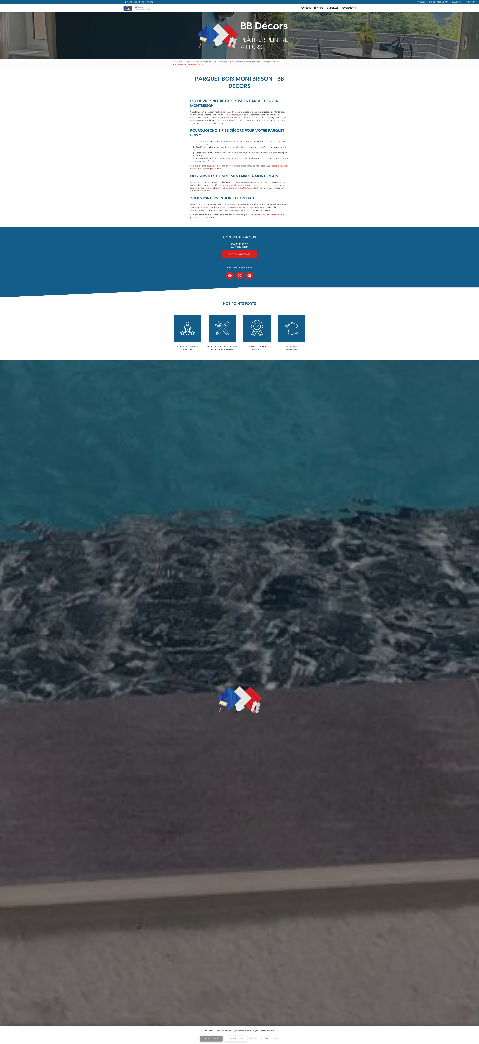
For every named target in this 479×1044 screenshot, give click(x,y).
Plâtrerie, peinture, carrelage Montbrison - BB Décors (258, 62)
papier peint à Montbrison (234, 185)
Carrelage (332, 8)
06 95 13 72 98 (133, 2)
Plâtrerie (306, 8)
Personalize (256, 1038)
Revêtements (349, 8)
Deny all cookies (236, 1038)
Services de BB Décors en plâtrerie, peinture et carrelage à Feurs (206, 62)
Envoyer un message (239, 254)
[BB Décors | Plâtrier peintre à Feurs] (127, 8)
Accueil (422, 2)
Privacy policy (273, 1038)
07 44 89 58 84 (147, 2)
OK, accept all (212, 1038)
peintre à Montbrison (210, 188)
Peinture (318, 8)
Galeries (456, 2)
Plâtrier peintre (231, 115)
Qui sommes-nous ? (438, 2)
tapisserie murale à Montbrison (240, 188)
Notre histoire (218, 123)
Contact (470, 2)
